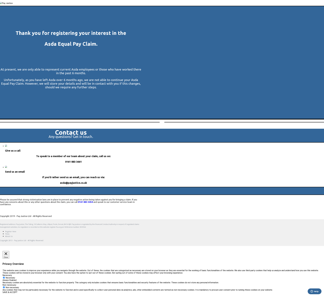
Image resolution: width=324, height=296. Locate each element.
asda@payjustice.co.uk (73, 182)
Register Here (10, 231)
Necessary (10, 278)
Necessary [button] (7, 275)
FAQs (7, 234)
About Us (9, 236)
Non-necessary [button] (9, 285)
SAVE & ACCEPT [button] (10, 292)
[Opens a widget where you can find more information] (314, 291)
